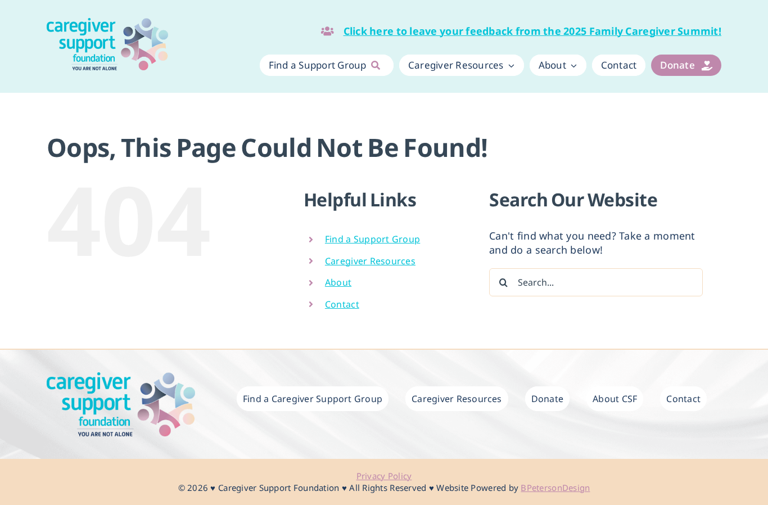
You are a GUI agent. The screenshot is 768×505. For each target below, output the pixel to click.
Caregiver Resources (370, 261)
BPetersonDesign (555, 487)
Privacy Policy (384, 475)
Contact (342, 304)
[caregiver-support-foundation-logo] (107, 23)
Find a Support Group (372, 239)
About (338, 282)
